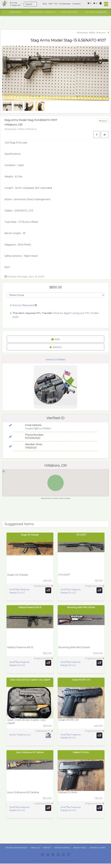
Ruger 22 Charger (30, 534)
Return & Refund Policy (16, 848)
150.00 (99, 580)
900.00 (47, 798)
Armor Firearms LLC (20, 734)
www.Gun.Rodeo (55, 359)
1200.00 (98, 653)
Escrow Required (23, 305)
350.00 (47, 726)
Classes (76, 3)
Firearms (15, 12)
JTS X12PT (81, 534)
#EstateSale (82, 32)
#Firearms (101, 32)
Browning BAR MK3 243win (81, 607)
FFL (56, 3)
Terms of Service (62, 848)
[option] (15, 12)
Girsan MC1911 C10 (81, 679)
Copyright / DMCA (97, 848)
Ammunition (69, 12)
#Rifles (92, 32)
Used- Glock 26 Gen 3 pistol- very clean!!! (30, 679)
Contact (47, 848)
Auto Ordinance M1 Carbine (30, 752)
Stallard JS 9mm (81, 752)
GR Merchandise (96, 12)
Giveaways (65, 3)
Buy (45, 3)
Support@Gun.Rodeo (38, 428)
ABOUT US (35, 848)
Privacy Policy (79, 848)
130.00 (99, 798)
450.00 (47, 580)
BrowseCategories (15, 4)
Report (104, 121)
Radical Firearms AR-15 (29, 607)
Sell (51, 3)
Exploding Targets (42, 12)
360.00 (47, 653)
